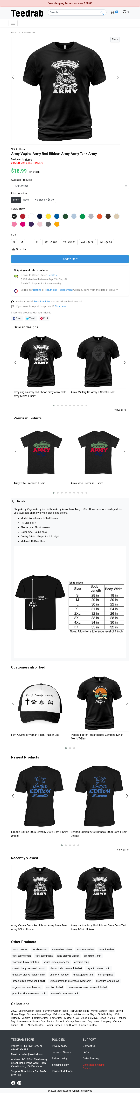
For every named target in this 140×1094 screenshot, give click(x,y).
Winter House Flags (85, 1014)
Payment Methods (62, 1071)
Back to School (55, 1021)
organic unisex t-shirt (98, 968)
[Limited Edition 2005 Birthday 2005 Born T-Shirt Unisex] (40, 796)
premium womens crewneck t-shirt (87, 987)
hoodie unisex (39, 949)
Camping (106, 1021)
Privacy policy (59, 1045)
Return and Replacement (59, 289)
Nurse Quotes (36, 1025)
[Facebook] (14, 1082)
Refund (37, 289)
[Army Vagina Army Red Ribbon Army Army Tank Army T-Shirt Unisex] (40, 893)
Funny (14, 1025)
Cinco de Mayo (89, 1017)
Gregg (28, 159)
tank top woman (21, 955)
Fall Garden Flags (79, 1010)
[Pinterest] (19, 1082)
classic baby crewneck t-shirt (28, 968)
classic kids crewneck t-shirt (66, 968)
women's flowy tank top (25, 962)
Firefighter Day (40, 1017)
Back (26, 199)
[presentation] (15, 77)
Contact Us (89, 1045)
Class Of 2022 (108, 1017)
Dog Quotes (70, 1025)
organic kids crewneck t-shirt (28, 980)
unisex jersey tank (83, 974)
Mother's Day (71, 1017)
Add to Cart (70, 259)
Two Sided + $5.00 (43, 199)
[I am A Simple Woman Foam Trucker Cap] (40, 703)
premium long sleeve (107, 980)
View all (119, 409)
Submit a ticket (42, 301)
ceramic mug (81, 962)
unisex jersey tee (59, 974)
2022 (14, 1010)
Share (18, 318)
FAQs (86, 1052)
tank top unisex (44, 955)
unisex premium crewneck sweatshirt (70, 980)
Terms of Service (61, 1052)
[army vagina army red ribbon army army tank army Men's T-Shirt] (41, 361)
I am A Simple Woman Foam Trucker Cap (35, 734)
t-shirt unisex (19, 949)
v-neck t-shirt (106, 949)
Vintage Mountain (76, 1021)
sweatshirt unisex (62, 949)
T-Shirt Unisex (28, 32)
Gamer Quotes (54, 1025)
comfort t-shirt (54, 987)
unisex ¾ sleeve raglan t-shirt (28, 974)
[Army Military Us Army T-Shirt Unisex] (98, 361)
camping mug (105, 974)
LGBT (23, 1025)
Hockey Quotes (88, 1025)
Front (16, 199)
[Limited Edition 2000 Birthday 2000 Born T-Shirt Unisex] (100, 796)
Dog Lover (93, 1021)
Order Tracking (91, 1058)
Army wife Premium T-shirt (29, 483)
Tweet (32, 318)
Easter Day (56, 1017)
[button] (54, 405)
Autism (26, 1017)
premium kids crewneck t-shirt (29, 993)
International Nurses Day (31, 1021)
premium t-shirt (92, 955)
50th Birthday (105, 1014)
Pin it (45, 318)
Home (14, 32)
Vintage (117, 1021)
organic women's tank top (26, 987)
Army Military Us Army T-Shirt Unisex (93, 392)
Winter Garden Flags (102, 1010)
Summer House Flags (39, 1014)
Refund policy (59, 1058)
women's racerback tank (64, 993)
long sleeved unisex (68, 955)
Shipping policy (60, 1064)
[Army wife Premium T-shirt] (41, 452)
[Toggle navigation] (13, 23)
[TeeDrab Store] (27, 12)
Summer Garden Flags (55, 1010)
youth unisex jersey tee (56, 962)
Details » (52, 275)
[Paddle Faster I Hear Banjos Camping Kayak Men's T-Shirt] (100, 703)
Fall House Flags (62, 1014)
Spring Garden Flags (30, 1010)
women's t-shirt (85, 949)
